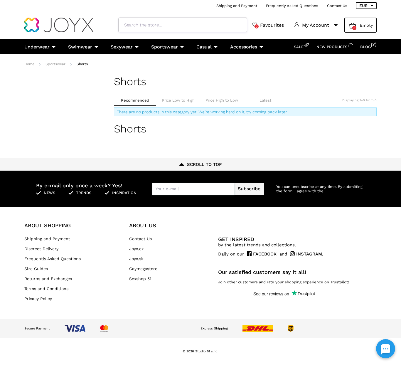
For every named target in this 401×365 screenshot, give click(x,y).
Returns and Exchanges (48, 278)
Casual (204, 47)
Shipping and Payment (236, 6)
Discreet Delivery (41, 248)
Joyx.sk (136, 258)
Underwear (37, 47)
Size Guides (36, 268)
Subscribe (249, 188)
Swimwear (80, 47)
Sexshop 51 (140, 278)
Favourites (270, 25)
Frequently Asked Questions (292, 6)
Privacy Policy (38, 298)
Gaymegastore (143, 268)
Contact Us (337, 6)
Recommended (135, 100)
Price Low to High (178, 100)
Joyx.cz (136, 248)
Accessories (243, 47)
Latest (265, 100)
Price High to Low (221, 100)
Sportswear (164, 47)
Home (29, 64)
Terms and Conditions (46, 288)
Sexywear (122, 47)
